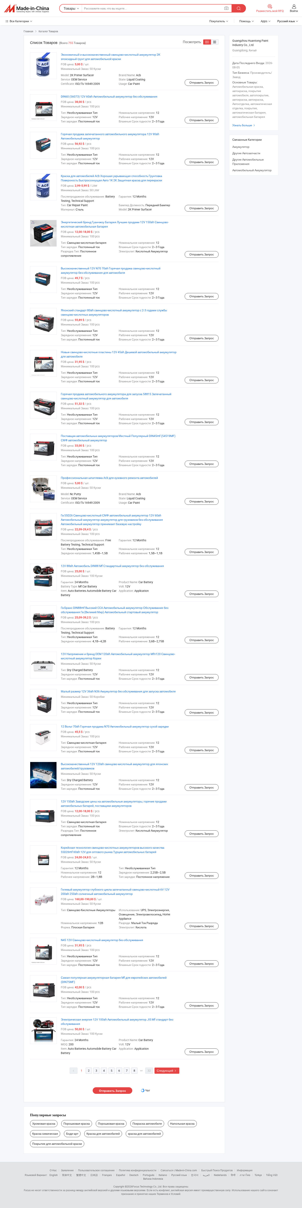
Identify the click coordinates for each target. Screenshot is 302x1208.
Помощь (245, 21)
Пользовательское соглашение (96, 1170)
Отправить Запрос (201, 82)
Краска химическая (45, 1134)
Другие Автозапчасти (246, 153)
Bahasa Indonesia (153, 1178)
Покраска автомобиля (147, 1123)
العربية (206, 1175)
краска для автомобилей (144, 1134)
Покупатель (217, 21)
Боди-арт (72, 1134)
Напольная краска (182, 1123)
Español (120, 1175)
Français (107, 1175)
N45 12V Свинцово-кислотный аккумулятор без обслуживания (102, 940)
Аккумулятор (240, 147)
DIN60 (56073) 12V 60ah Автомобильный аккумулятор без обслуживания (109, 96)
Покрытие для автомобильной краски (57, 1144)
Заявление (67, 1170)
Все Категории (19, 21)
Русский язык (179, 1175)
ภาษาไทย (245, 1175)
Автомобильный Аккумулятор (252, 170)
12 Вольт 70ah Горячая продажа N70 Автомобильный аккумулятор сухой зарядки (115, 726)
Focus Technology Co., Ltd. (147, 1186)
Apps (264, 21)
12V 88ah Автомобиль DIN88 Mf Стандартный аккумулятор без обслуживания (112, 566)
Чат (147, 1090)
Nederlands (220, 1175)
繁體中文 (81, 1175)
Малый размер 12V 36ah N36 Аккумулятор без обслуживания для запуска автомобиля (118, 691)
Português (148, 1175)
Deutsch (133, 1175)
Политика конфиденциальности (137, 1170)
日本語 (94, 1175)
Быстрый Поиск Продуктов (217, 1170)
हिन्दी (233, 1175)
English (54, 1175)
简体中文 (67, 1175)
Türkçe (258, 1175)
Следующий (167, 1070)
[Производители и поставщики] (26, 8)
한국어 (194, 1175)
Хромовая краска (43, 1123)
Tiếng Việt (272, 1175)
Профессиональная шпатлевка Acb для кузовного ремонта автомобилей (109, 478)
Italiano (163, 1175)
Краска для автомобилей (103, 1134)
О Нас (53, 1170)
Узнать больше (244, 125)
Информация (244, 1170)
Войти (294, 11)
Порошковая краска (76, 1123)
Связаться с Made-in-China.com (179, 1170)
